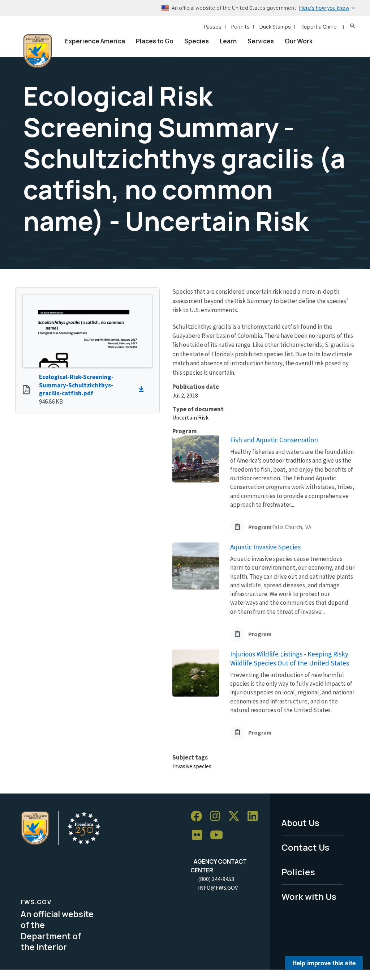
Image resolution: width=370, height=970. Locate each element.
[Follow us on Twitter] (236, 816)
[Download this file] (143, 389)
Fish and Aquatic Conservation (274, 439)
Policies (298, 872)
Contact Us (305, 847)
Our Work (299, 41)
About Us (300, 823)
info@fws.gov (218, 887)
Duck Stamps (275, 26)
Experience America (95, 41)
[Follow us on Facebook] (198, 816)
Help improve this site (324, 962)
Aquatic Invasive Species (265, 547)
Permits (240, 26)
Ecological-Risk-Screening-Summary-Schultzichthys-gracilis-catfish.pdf (76, 385)
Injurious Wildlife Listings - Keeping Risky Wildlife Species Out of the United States (289, 658)
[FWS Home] (37, 51)
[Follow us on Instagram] (217, 816)
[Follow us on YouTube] (219, 835)
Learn (228, 41)
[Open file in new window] (26, 391)
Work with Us (308, 896)
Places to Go (154, 41)
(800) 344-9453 (216, 878)
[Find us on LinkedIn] (255, 816)
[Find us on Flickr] (199, 835)
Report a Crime (319, 26)
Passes (212, 26)
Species (196, 41)
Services (261, 41)
